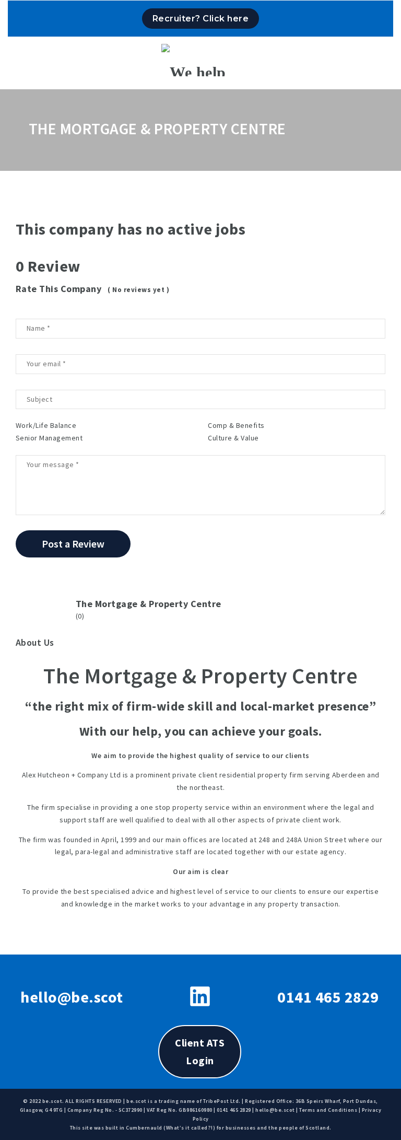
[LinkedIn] (200, 996)
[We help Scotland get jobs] (201, 60)
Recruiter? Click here (200, 19)
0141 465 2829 (328, 997)
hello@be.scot (71, 997)
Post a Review (73, 543)
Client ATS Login (200, 1051)
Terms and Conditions (328, 1110)
